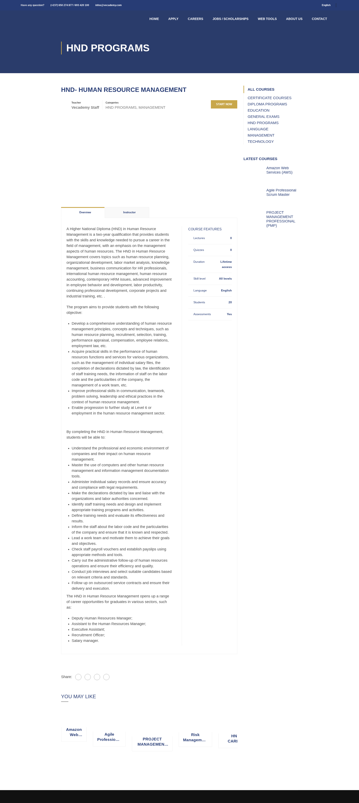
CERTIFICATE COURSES (269, 98)
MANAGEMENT (152, 107)
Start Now (224, 104)
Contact (319, 19)
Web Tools (267, 19)
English (326, 5)
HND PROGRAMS (121, 107)
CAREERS (195, 19)
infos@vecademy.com (108, 5)
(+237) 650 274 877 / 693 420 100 (69, 5)
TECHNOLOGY (261, 141)
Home (154, 19)
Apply (173, 19)
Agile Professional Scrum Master (109, 737)
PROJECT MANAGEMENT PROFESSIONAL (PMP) (152, 742)
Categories (112, 102)
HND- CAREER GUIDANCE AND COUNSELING (236, 739)
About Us (294, 19)
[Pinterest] (97, 677)
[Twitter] (88, 677)
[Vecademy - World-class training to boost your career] (41, 18)
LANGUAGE (258, 129)
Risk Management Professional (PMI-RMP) (195, 738)
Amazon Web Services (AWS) (74, 732)
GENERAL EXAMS (263, 117)
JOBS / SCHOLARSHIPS (230, 19)
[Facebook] (78, 677)
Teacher (76, 102)
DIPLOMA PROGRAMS (267, 104)
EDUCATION (258, 110)
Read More (74, 717)
